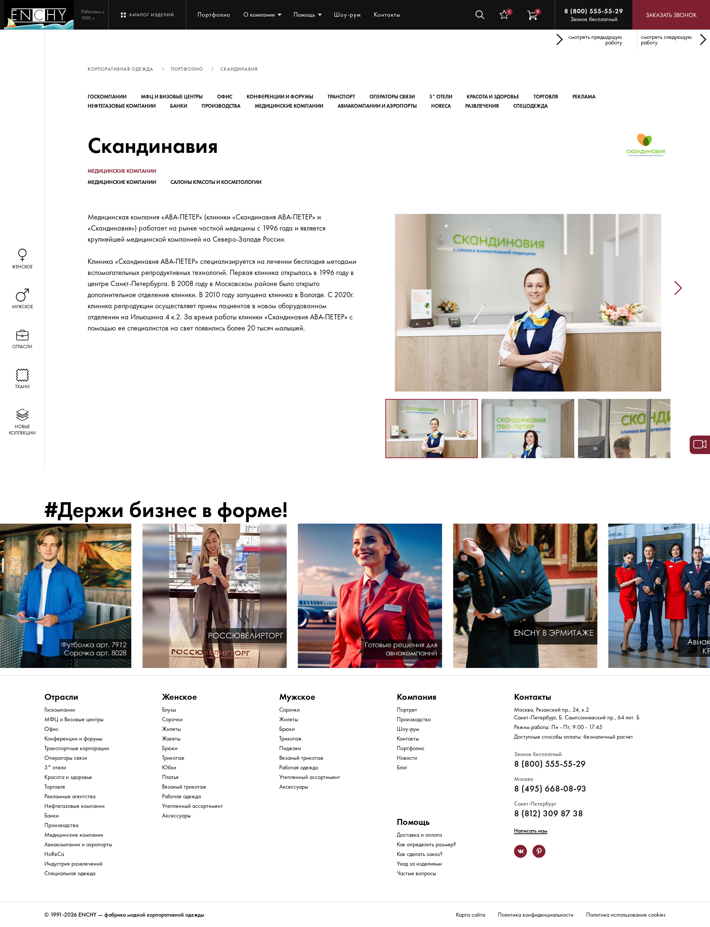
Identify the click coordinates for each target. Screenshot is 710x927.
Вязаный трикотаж (184, 786)
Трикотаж (173, 758)
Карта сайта (470, 914)
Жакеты (171, 738)
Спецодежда (530, 106)
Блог (402, 767)
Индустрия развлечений (73, 863)
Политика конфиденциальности (536, 914)
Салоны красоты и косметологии (215, 182)
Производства (221, 106)
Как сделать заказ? (420, 854)
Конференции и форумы (280, 96)
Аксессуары (176, 815)
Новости (407, 758)
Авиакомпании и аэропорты (377, 106)
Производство (414, 719)
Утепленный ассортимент (192, 806)
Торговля (546, 96)
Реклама (583, 96)
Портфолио (213, 14)
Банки (178, 106)
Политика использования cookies (626, 914)
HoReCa (441, 106)
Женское (179, 696)
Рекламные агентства (69, 796)
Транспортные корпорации (76, 748)
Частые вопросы (416, 873)
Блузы (169, 709)
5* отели (440, 96)
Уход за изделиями (419, 863)
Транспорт (341, 96)
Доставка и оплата (419, 835)
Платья (170, 777)
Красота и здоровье (493, 96)
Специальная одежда (69, 873)
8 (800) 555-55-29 (593, 11)
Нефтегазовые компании (122, 106)
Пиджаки (290, 748)
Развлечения (482, 106)
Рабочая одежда (181, 796)
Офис (224, 96)
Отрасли (61, 696)
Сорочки (172, 719)
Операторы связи (392, 96)
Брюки (170, 748)
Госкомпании (107, 96)
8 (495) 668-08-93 (550, 788)
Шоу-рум (347, 14)
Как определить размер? (426, 844)
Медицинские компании (289, 106)
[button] (377, 288)
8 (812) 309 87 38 (548, 813)
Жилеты (171, 729)
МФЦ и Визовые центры (172, 96)
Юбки (169, 767)
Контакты (387, 14)
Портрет (407, 709)
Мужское (297, 696)
